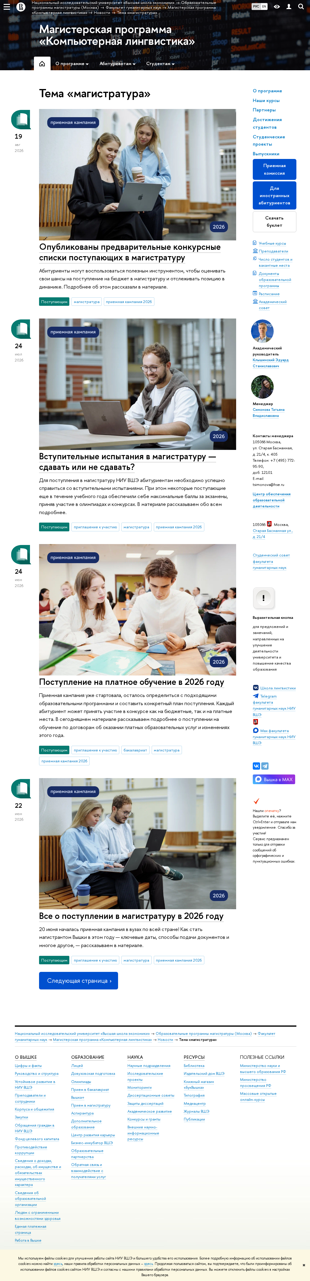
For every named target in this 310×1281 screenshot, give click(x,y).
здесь (58, 1263)
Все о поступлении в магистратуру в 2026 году (131, 916)
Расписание (269, 293)
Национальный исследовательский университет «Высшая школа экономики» (82, 1033)
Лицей (77, 1065)
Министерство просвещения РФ (255, 1082)
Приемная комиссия (274, 169)
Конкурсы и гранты (143, 1119)
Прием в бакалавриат (90, 1089)
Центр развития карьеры (93, 1134)
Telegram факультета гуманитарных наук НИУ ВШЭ (274, 705)
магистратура (87, 301)
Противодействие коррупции (31, 1150)
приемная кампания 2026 (129, 301)
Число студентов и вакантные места (275, 262)
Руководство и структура (36, 1073)
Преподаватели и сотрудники (30, 1098)
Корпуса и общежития (34, 1109)
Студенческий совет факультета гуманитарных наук (271, 561)
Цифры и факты (28, 1065)
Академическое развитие (149, 1111)
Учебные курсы (272, 243)
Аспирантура (82, 1113)
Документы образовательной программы (275, 279)
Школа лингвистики (278, 688)
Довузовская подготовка (93, 1073)
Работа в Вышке (28, 1240)
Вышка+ (77, 1097)
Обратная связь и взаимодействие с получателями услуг (88, 1170)
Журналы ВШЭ (196, 1111)
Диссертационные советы (150, 1095)
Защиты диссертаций (145, 1103)
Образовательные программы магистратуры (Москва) (204, 1033)
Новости (165, 1039)
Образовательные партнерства (87, 1153)
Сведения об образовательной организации (30, 1198)
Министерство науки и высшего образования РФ (263, 1068)
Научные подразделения (148, 1065)
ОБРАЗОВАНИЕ (87, 1057)
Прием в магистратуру (90, 1105)
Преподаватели (273, 251)
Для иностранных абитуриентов (274, 195)
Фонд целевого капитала (37, 1138)
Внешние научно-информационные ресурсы (143, 1133)
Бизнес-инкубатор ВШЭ (92, 1142)
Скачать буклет (274, 221)
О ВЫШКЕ (26, 1057)
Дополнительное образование (86, 1124)
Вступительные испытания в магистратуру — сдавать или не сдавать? (127, 461)
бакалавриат (135, 750)
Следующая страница (77, 980)
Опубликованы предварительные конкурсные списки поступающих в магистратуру (130, 252)
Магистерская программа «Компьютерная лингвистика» (117, 34)
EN (264, 6)
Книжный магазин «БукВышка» (199, 1084)
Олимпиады (81, 1081)
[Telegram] (265, 766)
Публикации (194, 1119)
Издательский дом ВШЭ (204, 1073)
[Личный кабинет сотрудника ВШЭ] (288, 7)
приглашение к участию (95, 527)
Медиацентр (195, 1103)
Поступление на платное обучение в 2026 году (131, 682)
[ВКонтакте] (256, 766)
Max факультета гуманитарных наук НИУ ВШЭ (274, 736)
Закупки (21, 1117)
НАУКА (135, 1057)
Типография (194, 1095)
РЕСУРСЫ (194, 1057)
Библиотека (194, 1065)
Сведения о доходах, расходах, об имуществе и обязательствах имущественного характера (38, 1172)
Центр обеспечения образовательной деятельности (272, 500)
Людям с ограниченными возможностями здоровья (38, 1215)
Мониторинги (139, 1087)
